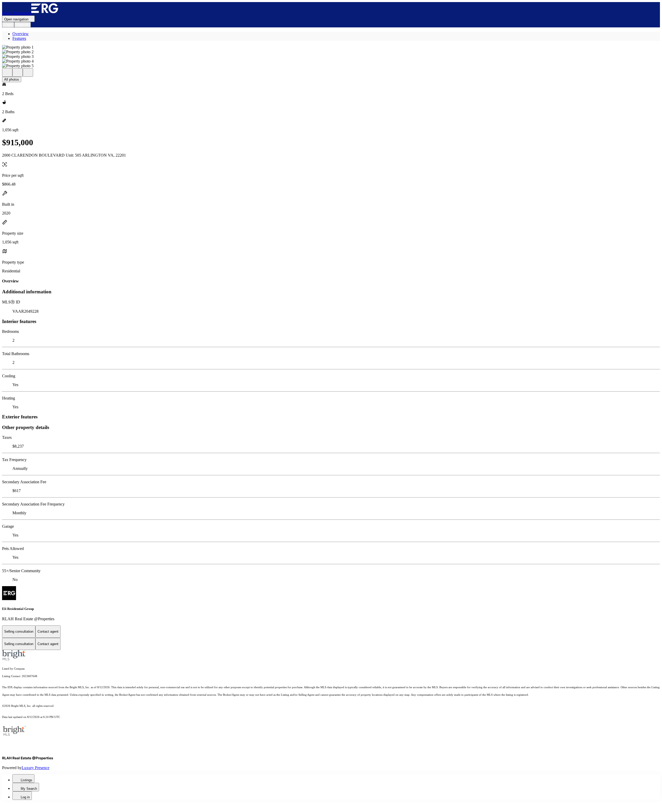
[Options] (7, 72)
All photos (11, 79)
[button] (331, 47)
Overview (20, 34)
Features (19, 38)
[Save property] (17, 72)
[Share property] (28, 72)
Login (8, 25)
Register (22, 25)
